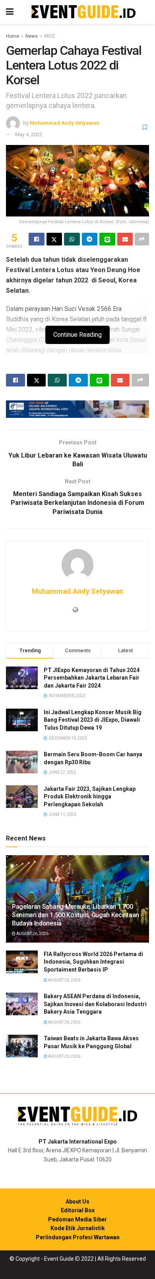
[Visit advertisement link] (77, 409)
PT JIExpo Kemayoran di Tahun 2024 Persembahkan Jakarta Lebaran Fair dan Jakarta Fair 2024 (92, 678)
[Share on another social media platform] (142, 239)
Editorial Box (78, 1210)
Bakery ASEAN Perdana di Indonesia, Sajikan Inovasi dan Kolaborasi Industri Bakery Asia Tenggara (95, 1004)
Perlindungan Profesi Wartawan (78, 1237)
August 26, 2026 (31, 933)
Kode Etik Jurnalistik (77, 1228)
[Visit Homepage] (83, 12)
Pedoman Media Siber (77, 1219)
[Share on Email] (125, 239)
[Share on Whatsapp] (72, 239)
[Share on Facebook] (37, 239)
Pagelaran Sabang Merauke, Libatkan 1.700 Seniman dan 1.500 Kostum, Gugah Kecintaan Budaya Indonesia (75, 915)
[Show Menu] (10, 12)
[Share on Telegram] (90, 239)
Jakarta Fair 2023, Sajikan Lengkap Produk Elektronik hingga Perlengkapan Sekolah (90, 797)
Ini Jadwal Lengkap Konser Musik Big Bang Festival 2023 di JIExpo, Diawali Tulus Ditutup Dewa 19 (92, 720)
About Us (77, 1201)
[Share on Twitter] (54, 239)
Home (12, 36)
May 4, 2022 (28, 134)
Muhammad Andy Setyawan (64, 123)
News (31, 36)
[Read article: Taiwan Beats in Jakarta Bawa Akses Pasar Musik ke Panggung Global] (22, 1046)
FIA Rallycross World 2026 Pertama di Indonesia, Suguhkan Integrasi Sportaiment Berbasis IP (93, 962)
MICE (49, 36)
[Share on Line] (107, 239)
